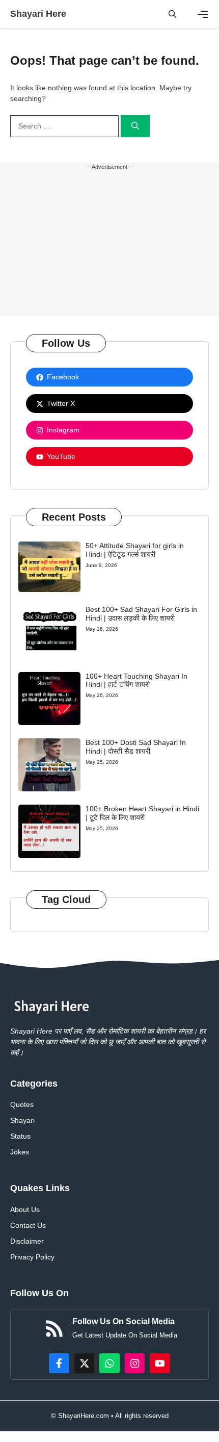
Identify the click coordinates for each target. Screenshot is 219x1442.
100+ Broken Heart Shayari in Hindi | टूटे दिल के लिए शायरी (142, 813)
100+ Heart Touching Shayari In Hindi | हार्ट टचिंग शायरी (136, 680)
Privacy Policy (32, 1257)
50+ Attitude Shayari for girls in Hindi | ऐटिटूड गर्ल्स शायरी (135, 550)
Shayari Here (38, 14)
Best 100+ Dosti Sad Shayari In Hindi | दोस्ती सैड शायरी (136, 746)
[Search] (135, 126)
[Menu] (202, 14)
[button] (172, 14)
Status (20, 1136)
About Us (25, 1209)
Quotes (22, 1104)
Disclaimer (27, 1241)
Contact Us (28, 1225)
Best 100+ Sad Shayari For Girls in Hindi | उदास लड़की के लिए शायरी (141, 613)
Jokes (19, 1152)
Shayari (22, 1120)
